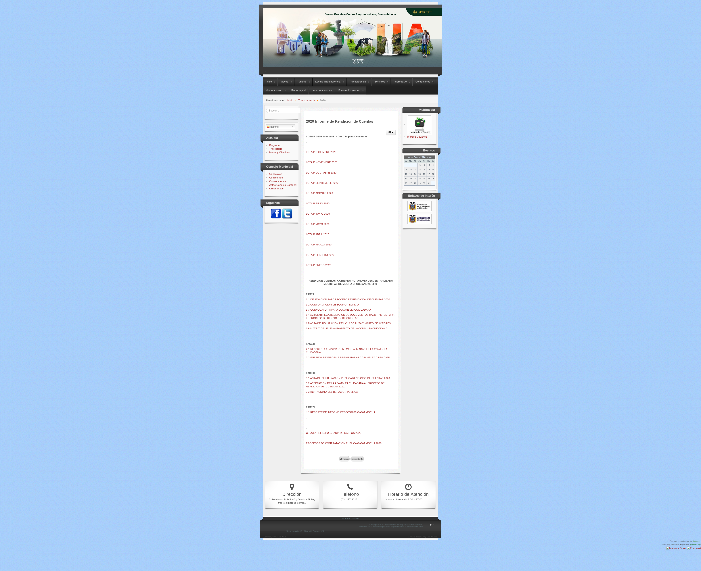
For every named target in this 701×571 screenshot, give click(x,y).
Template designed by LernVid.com (422, 537)
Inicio (269, 81)
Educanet (697, 541)
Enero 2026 (420, 157)
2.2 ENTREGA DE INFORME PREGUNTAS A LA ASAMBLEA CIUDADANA (348, 357)
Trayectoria (275, 148)
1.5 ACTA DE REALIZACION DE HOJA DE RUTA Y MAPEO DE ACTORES (348, 323)
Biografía (274, 145)
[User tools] (391, 132)
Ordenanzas (276, 188)
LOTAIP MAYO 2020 (318, 224)
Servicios (380, 81)
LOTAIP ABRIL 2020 (317, 234)
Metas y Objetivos (279, 152)
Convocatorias (277, 181)
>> (430, 157)
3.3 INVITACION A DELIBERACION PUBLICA (332, 391)
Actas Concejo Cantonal (283, 184)
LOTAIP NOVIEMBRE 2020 (321, 162)
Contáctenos (422, 81)
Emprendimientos (322, 90)
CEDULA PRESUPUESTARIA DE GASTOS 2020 (333, 432)
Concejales (275, 173)
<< (409, 157)
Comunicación (274, 90)
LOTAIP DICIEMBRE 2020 (321, 152)
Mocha (284, 81)
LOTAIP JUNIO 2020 (318, 213)
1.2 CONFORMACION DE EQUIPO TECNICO (332, 304)
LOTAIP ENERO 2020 (318, 265)
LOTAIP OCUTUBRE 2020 (321, 172)
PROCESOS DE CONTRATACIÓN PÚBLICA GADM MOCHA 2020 (344, 443)
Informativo (400, 81)
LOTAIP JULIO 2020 (318, 203)
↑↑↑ (432, 524)
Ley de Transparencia (327, 81)
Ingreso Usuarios (417, 136)
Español (274, 126)
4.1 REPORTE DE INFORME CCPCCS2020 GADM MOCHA (340, 412)
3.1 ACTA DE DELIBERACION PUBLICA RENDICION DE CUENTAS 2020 (348, 378)
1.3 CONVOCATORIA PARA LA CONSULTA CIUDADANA (338, 309)
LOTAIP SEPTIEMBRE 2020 (322, 182)
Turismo (302, 81)
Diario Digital (298, 90)
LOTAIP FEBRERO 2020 (320, 254)
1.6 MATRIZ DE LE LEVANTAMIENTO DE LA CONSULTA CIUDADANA (346, 328)
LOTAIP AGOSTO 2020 (319, 193)
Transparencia (357, 81)
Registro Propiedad (349, 90)
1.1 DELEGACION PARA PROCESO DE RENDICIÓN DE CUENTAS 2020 (348, 299)
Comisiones (276, 177)
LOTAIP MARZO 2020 (319, 244)
